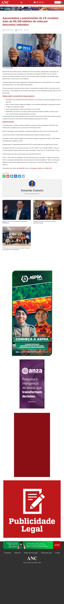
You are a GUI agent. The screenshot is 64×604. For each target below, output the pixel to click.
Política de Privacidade (31, 553)
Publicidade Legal (46, 553)
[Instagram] (40, 2)
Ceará (27, 29)
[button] (21, 2)
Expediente (7, 553)
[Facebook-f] (37, 2)
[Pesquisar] (62, 2)
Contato (57, 553)
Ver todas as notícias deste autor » (32, 193)
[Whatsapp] (43, 2)
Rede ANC (17, 553)
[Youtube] (35, 2)
